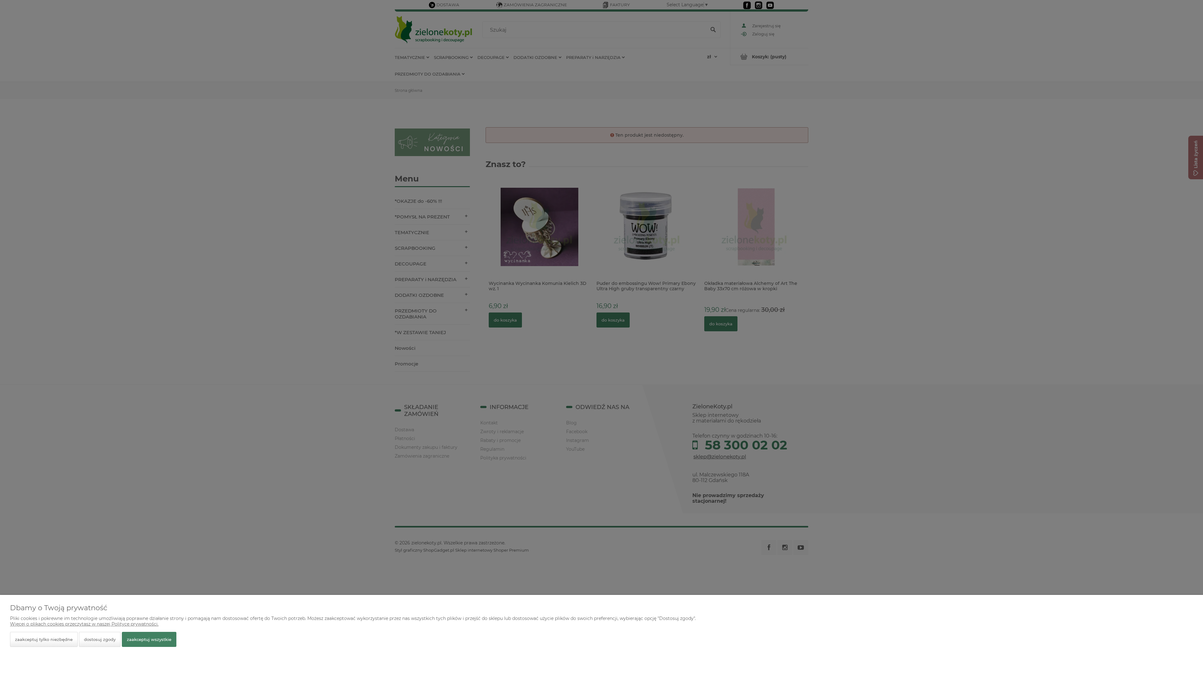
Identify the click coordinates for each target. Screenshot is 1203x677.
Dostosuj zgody (100, 639)
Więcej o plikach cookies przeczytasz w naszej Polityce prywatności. (84, 624)
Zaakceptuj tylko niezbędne (44, 639)
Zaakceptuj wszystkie (149, 639)
